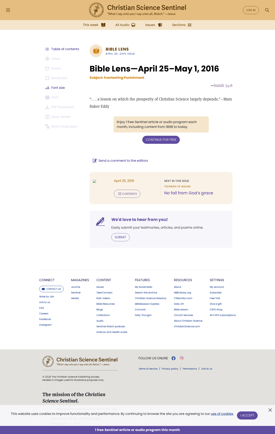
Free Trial (215, 298)
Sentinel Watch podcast (110, 326)
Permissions (190, 368)
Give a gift (216, 304)
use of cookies (222, 413)
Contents (129, 194)
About (177, 287)
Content (103, 280)
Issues (100, 287)
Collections (103, 315)
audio (111, 332)
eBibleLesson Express (147, 304)
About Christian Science (188, 321)
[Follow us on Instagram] (181, 358)
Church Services (183, 315)
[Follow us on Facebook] (173, 358)
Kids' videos (103, 298)
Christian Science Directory (150, 298)
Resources (183, 280)
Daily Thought (143, 315)
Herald (75, 298)
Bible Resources (105, 304)
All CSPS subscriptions (223, 315)
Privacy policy (170, 368)
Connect (47, 280)
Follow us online (153, 358)
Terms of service (148, 368)
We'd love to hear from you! (139, 219)
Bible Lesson (181, 309)
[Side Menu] (8, 10)
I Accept (247, 415)
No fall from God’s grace (188, 193)
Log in (250, 10)
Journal (75, 287)
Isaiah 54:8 (223, 85)
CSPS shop (216, 309)
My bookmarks (143, 287)
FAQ (41, 308)
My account (217, 287)
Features (142, 280)
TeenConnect (104, 292)
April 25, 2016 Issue (120, 53)
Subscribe (215, 292)
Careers (43, 313)
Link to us (44, 302)
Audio (99, 321)
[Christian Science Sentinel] (137, 10)
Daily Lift (179, 304)
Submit (120, 237)
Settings (217, 280)
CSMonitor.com (183, 298)
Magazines (80, 280)
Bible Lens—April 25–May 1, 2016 (154, 69)
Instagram (45, 325)
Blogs (99, 309)
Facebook (45, 319)
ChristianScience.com (187, 326)
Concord (140, 309)
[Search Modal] (267, 10)
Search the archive (146, 292)
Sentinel (76, 292)
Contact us (53, 289)
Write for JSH (46, 296)
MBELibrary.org (182, 292)
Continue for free (161, 139)
